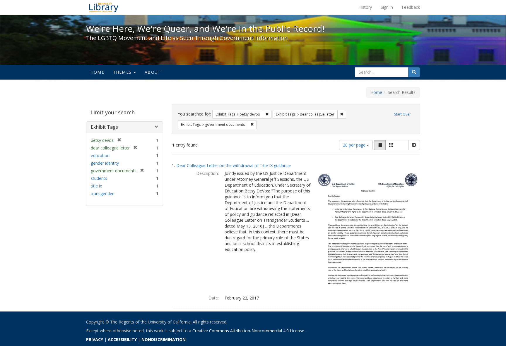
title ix (96, 186)
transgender (102, 193)
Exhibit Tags (104, 127)
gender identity (105, 163)
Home (97, 72)
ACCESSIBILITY (122, 339)
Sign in (387, 7)
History (365, 7)
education (100, 155)
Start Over (402, 114)
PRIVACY (94, 339)
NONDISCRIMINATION (163, 339)
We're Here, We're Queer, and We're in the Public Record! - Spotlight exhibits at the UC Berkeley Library (104, 7)
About (153, 72)
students (99, 178)
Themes (123, 72)
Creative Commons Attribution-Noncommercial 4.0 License (248, 330)
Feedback (411, 7)
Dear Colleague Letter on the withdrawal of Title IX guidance (233, 165)
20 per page (355, 145)
